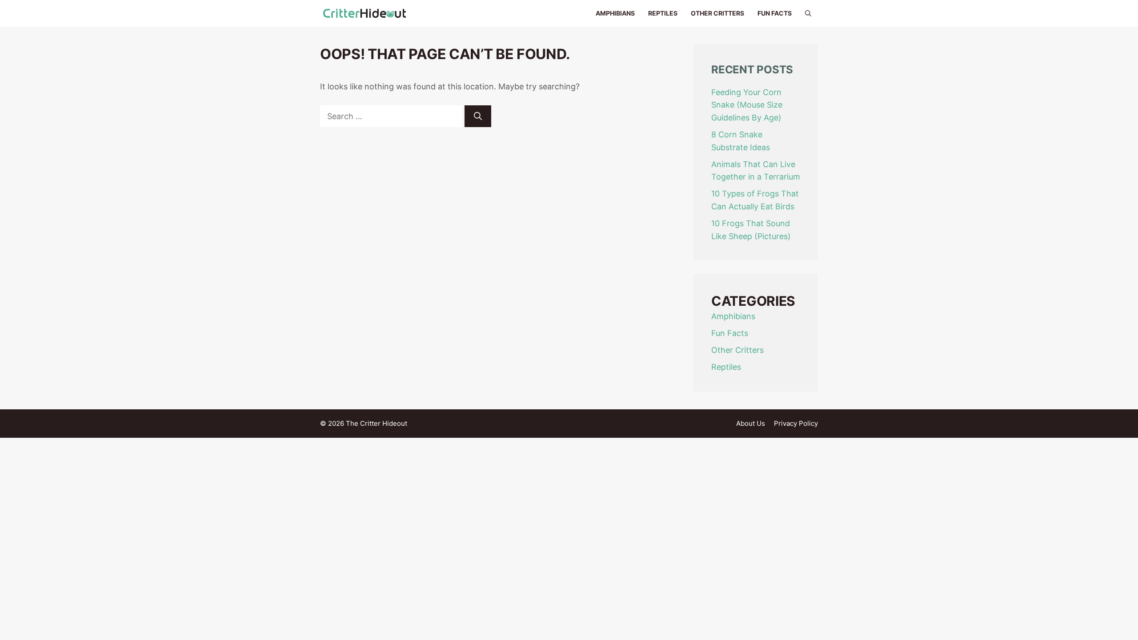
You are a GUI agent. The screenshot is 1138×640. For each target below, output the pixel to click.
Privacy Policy (796, 423)
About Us (750, 423)
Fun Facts (774, 13)
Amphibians (615, 13)
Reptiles (662, 13)
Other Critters (717, 13)
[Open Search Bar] (808, 13)
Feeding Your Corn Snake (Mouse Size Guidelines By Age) (746, 105)
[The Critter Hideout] (364, 13)
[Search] (478, 116)
